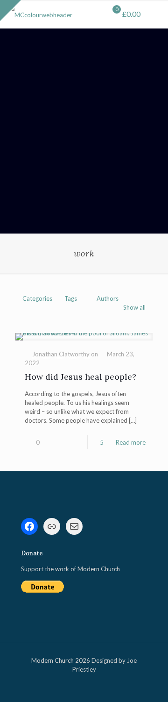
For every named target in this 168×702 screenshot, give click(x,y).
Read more (131, 442)
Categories (37, 298)
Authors (108, 298)
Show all (134, 307)
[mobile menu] (155, 14)
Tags (70, 298)
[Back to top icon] (149, 683)
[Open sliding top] (10, 10)
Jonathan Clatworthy (61, 354)
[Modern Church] (39, 14)
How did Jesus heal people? (80, 376)
